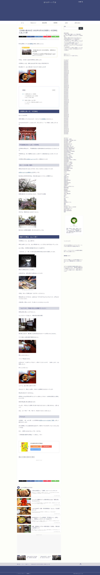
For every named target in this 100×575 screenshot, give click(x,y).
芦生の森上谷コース (68, 208)
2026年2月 (66, 68)
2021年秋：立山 (67, 142)
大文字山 (66, 192)
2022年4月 (66, 124)
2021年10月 (66, 131)
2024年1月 (66, 98)
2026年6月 (66, 63)
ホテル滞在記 (66, 174)
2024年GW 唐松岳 (68, 162)
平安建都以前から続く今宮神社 (32, 95)
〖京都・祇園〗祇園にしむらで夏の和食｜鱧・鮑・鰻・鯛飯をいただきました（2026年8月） (73, 35)
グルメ (65, 173)
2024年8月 (66, 90)
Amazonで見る (35, 446)
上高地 (65, 175)
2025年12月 (66, 70)
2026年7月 (66, 62)
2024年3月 (66, 96)
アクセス (27, 103)
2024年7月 (66, 91)
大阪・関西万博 (67, 193)
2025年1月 (66, 84)
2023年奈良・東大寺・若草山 (70, 159)
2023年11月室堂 (67, 152)
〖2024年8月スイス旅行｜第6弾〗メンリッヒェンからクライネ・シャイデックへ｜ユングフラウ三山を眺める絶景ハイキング (73, 41)
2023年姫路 (66, 160)
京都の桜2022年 (67, 182)
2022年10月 (66, 116)
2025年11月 (66, 71)
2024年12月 (66, 85)
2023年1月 (66, 113)
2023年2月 (66, 111)
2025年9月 (66, 74)
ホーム (22, 22)
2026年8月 (66, 61)
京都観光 (66, 185)
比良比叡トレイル (67, 202)
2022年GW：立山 (67, 145)
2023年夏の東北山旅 (68, 157)
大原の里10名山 (67, 191)
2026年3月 (66, 67)
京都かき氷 (66, 176)
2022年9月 (66, 118)
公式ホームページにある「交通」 (47, 420)
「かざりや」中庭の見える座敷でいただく (34, 102)
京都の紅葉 (66, 183)
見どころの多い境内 (30, 97)
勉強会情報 (44, 22)
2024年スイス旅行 (68, 164)
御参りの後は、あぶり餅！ (30, 100)
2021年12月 (66, 128)
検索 (65, 26)
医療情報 (55, 22)
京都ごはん (66, 179)
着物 (65, 203)
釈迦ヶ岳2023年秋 (68, 210)
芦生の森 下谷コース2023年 (70, 206)
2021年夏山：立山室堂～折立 (70, 140)
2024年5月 (66, 93)
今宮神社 (43, 119)
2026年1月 (66, 69)
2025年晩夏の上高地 (68, 168)
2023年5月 (66, 108)
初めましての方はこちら (69, 186)
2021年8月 (66, 133)
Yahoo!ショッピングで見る (35, 449)
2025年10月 (66, 73)
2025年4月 (66, 80)
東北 (65, 198)
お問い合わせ (77, 22)
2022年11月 (66, 115)
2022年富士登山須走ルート (69, 147)
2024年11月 (66, 86)
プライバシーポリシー (21, 573)
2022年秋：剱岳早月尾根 (69, 148)
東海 (65, 199)
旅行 (65, 196)
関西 (65, 211)
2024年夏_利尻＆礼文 (68, 165)
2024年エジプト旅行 (68, 163)
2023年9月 (66, 103)
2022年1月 (66, 127)
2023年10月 (66, 102)
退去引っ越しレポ (67, 209)
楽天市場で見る (46, 446)
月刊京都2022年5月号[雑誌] (36, 443)
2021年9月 (66, 132)
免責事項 (28, 573)
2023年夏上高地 (67, 158)
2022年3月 (66, 125)
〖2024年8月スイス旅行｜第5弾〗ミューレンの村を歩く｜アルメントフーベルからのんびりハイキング (73, 45)
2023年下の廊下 (67, 154)
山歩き (66, 22)
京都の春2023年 (67, 180)
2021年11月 (66, 130)
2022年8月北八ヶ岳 (68, 143)
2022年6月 (66, 121)
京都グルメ (21, 28)
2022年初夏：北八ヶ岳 (68, 146)
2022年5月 (66, 122)
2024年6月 (66, 92)
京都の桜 (66, 181)
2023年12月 (66, 99)
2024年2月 (66, 97)
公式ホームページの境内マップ (26, 172)
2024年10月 (66, 87)
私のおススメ (33, 22)
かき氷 (65, 171)
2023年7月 (66, 105)
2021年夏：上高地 (68, 139)
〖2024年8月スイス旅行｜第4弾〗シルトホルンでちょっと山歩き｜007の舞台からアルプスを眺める (73, 49)
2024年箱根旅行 (67, 166)
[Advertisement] (50, 13)
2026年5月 (66, 64)
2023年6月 (66, 107)
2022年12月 (66, 114)
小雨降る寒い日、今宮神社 (30, 94)
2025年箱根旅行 (67, 170)
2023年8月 (66, 104)
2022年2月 (66, 126)
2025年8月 (66, 75)
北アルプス (66, 188)
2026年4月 (66, 65)
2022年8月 (66, 119)
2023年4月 (66, 109)
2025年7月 (66, 76)
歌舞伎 (65, 200)
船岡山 (31, 43)
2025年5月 (66, 79)
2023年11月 (66, 101)
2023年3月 (66, 110)
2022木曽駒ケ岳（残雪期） (69, 151)
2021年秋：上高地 (68, 141)
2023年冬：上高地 (68, 156)
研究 (65, 204)
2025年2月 (66, 82)
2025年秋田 (66, 169)
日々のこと (66, 197)
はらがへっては (50, 2)
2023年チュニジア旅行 (68, 153)
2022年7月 (66, 120)
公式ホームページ (31, 159)
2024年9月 (66, 88)
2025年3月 (66, 81)
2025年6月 (66, 78)
